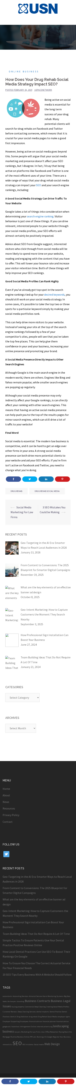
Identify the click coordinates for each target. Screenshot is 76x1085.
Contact (8, 821)
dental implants (42, 1012)
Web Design (52, 1044)
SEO (38, 185)
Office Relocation (51, 1032)
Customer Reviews (10, 1012)
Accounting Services (20, 996)
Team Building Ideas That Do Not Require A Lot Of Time (36, 934)
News (6, 802)
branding (20, 1001)
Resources (9, 808)
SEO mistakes (27, 1044)
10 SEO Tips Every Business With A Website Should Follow (37, 974)
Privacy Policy (11, 815)
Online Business (24, 71)
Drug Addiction (22, 1016)
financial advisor (35, 1021)
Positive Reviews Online (19, 1037)
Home (6, 788)
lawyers (17, 1032)
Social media (39, 1044)
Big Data (67, 996)
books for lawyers (9, 1001)
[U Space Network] (38, 8)
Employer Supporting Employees (16, 1021)
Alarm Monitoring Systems (52, 996)
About (6, 795)
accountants (7, 996)
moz (43, 1032)
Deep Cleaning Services (27, 1012)
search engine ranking (40, 216)
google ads (7, 1026)
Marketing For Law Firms (31, 1032)
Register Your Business (62, 1037)
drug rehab (16, 491)
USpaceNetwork (43, 89)
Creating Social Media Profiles (57, 1007)
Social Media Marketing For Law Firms (22, 512)
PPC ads (33, 1037)
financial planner (49, 1021)
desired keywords (54, 294)
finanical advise (62, 1021)
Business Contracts (37, 1001)
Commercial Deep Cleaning (35, 1007)
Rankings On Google (44, 1037)
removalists (7, 1044)
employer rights (64, 1016)
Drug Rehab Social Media (47, 491)
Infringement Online (28, 1026)
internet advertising (44, 1026)
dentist (13, 1016)
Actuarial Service (35, 996)
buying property (17, 1007)
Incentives (15, 1026)
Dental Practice (55, 1012)
